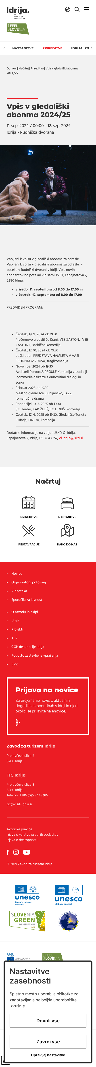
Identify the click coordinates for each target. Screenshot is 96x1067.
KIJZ (14, 638)
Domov (12, 68)
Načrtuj (24, 68)
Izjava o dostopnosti (22, 840)
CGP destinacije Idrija (27, 647)
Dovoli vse (48, 1020)
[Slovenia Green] (27, 921)
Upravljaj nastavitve (48, 1055)
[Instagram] (16, 852)
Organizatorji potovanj (28, 582)
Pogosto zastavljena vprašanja (34, 656)
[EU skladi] (21, 958)
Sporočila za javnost (26, 600)
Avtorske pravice (19, 829)
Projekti (17, 629)
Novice (16, 574)
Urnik (15, 621)
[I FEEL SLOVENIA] (53, 958)
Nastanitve (22, 48)
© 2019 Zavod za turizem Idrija (29, 864)
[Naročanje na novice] (18, 722)
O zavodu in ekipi (24, 612)
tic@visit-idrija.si (19, 804)
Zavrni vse (48, 1041)
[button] (67, 9)
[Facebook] (8, 852)
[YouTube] (26, 852)
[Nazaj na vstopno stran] (18, 13)
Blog (14, 664)
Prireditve (52, 48)
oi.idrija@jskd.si (71, 438)
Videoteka (19, 591)
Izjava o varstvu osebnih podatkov (32, 835)
